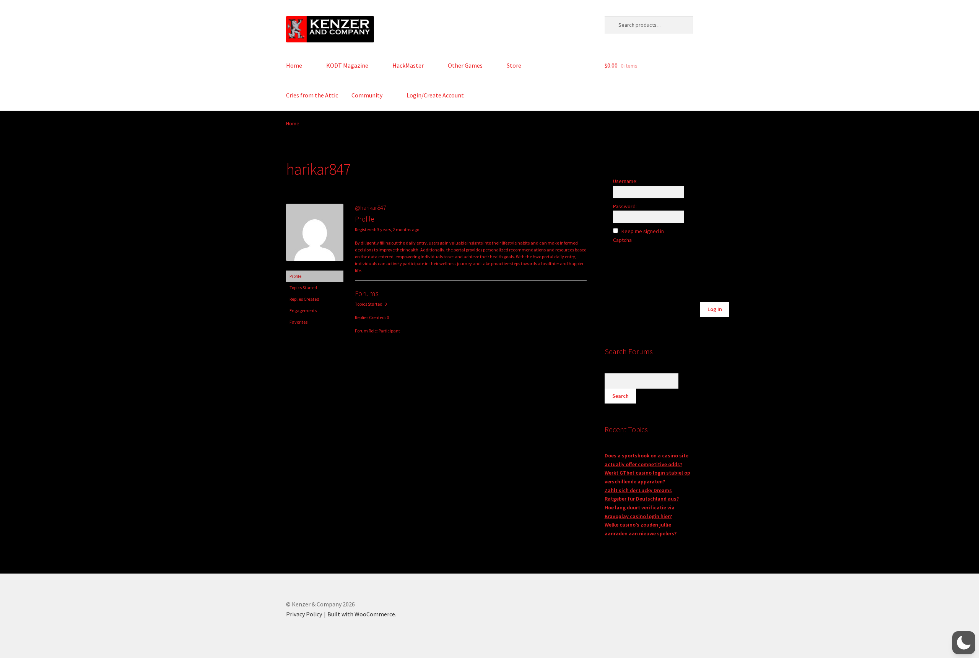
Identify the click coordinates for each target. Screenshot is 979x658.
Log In (714, 309)
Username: (625, 181)
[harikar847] (314, 267)
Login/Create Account (435, 95)
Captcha (623, 240)
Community (366, 95)
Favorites (298, 322)
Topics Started (303, 287)
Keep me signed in (642, 231)
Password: (625, 206)
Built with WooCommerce (361, 614)
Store (514, 65)
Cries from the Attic (312, 95)
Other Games (465, 65)
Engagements (303, 310)
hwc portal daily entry (554, 256)
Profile (295, 276)
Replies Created (304, 299)
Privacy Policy (304, 614)
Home (294, 65)
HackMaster (408, 65)
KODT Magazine (347, 65)
